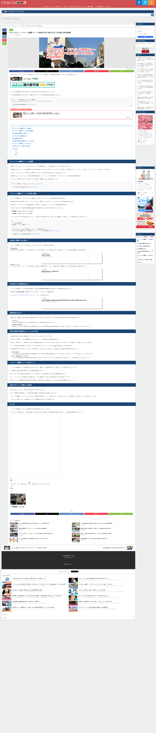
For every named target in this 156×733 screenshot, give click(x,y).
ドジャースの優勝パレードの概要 (22, 128)
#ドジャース (15, 99)
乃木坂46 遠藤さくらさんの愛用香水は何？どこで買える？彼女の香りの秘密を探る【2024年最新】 (145, 65)
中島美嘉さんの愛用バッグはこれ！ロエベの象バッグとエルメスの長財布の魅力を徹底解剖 (145, 59)
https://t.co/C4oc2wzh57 (36, 184)
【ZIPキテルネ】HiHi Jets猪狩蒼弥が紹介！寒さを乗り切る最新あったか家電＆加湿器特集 (145, 76)
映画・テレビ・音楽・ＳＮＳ (74, 6)
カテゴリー (140, 31)
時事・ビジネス (58, 6)
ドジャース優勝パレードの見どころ (22, 143)
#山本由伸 (56, 230)
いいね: (16, 152)
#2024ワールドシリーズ (30, 101)
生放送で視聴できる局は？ (20, 133)
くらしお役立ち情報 (99, 6)
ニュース (51, 6)
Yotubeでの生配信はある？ (20, 136)
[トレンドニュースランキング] (145, 48)
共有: (16, 150)
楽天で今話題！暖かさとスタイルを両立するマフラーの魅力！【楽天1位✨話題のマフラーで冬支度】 (145, 70)
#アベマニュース (36, 230)
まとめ (15, 148)
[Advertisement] (145, 155)
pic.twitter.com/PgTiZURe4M (44, 101)
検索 (145, 36)
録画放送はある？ (18, 138)
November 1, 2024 (36, 234)
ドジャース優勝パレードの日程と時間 (23, 131)
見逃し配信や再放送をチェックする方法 (23, 141)
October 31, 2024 (30, 104)
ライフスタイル (108, 6)
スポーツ (65, 6)
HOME (46, 6)
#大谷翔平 (51, 230)
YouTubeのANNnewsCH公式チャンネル (29, 295)
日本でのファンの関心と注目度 (21, 146)
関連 (16, 154)
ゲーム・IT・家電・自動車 (88, 6)
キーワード (140, 27)
